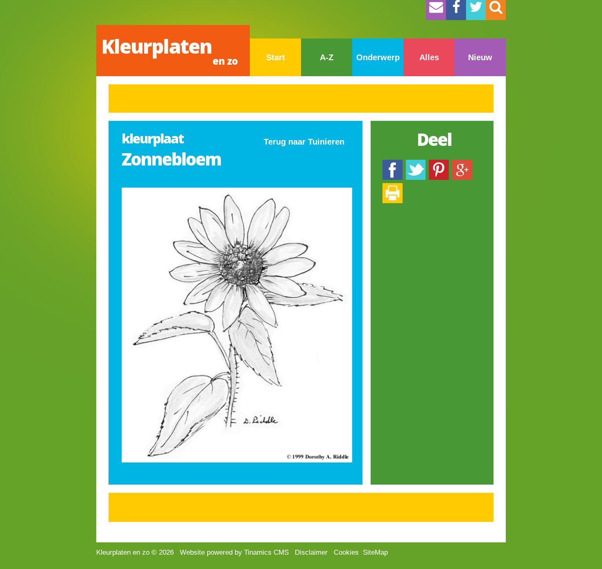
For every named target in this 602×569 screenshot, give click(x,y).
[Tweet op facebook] (415, 164)
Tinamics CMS (266, 552)
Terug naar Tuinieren (304, 141)
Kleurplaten (169, 50)
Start (275, 57)
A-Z (326, 57)
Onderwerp (378, 57)
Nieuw (480, 57)
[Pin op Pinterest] (439, 164)
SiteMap (375, 552)
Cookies (346, 552)
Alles (429, 57)
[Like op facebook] (392, 164)
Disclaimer (311, 552)
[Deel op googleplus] (462, 164)
